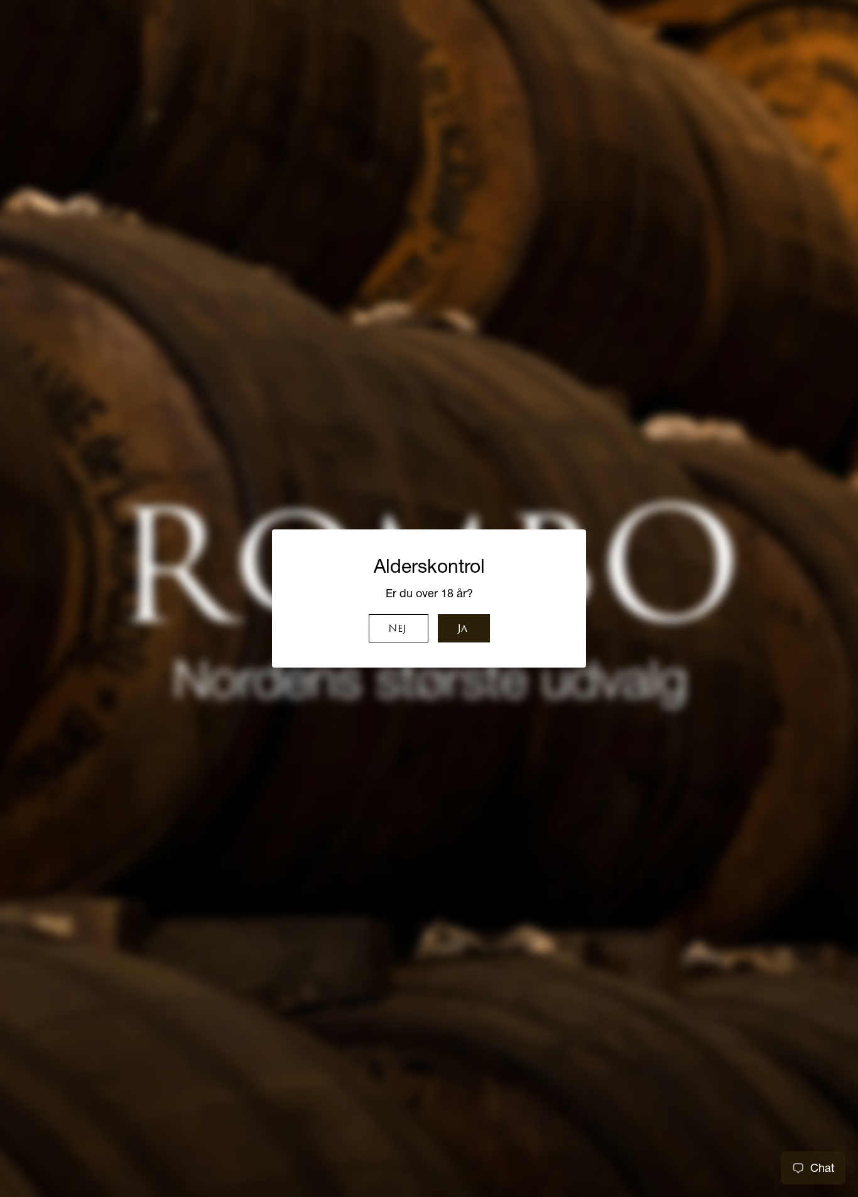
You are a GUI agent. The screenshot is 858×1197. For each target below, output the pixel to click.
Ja (462, 629)
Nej (397, 629)
